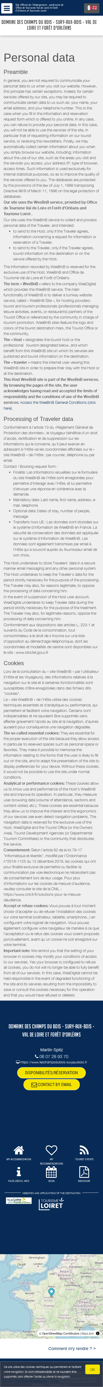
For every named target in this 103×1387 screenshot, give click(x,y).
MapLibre (87, 1333)
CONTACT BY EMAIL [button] (54, 1084)
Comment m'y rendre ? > (72, 1348)
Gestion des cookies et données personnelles (31, 1381)
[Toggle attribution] (98, 1333)
